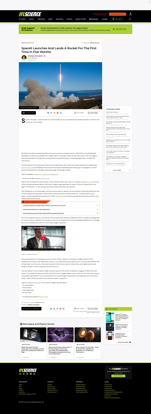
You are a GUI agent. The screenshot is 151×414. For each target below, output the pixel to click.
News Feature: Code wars (112, 112)
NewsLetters (81, 19)
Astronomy (27, 344)
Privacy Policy (108, 388)
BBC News (55, 261)
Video (50, 19)
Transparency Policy (81, 390)
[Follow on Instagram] (27, 374)
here (57, 266)
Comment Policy (80, 388)
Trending (41, 19)
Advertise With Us (52, 390)
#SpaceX (37, 174)
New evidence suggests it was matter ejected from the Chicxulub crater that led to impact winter (117, 146)
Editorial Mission (81, 384)
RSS (43, 402)
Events (69, 19)
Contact (49, 384)
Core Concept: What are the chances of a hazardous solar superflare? (118, 152)
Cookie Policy (108, 386)
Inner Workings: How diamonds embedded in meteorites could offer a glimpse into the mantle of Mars (117, 158)
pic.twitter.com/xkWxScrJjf (49, 174)
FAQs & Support (52, 392)
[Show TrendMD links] (130, 170)
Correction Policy (81, 386)
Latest (31, 19)
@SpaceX (37, 283)
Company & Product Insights (27, 394)
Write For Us (50, 386)
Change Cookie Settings (111, 394)
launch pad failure (27, 167)
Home (20, 384)
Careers (21, 390)
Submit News (51, 388)
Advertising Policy (109, 390)
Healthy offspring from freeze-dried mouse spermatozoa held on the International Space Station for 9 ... (118, 129)
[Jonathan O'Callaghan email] (45, 56)
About (20, 388)
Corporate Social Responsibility (113, 392)
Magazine (94, 19)
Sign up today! (118, 376)
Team (20, 386)
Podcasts (59, 19)
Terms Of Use (108, 384)
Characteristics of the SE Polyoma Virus (115, 163)
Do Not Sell (107, 395)
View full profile (32, 60)
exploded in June (86, 182)
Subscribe (22, 392)
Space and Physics (29, 42)
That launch (59, 196)
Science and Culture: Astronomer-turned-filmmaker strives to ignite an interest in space (117, 117)
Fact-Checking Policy (82, 392)
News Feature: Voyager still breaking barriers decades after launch (118, 122)
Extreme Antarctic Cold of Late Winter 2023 (116, 134)
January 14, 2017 (45, 178)
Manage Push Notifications (112, 397)
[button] (130, 19)
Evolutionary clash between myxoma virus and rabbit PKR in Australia (118, 140)
